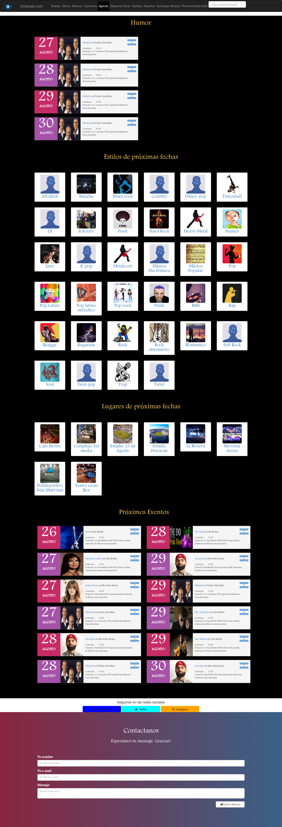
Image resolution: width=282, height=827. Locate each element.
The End (199, 532)
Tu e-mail (44, 771)
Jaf (86, 532)
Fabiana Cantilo (93, 558)
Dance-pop (195, 197)
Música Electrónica (159, 269)
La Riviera (195, 446)
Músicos (77, 6)
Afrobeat (50, 197)
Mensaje (43, 785)
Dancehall (232, 197)
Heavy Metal (196, 231)
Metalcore (123, 266)
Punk (159, 306)
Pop (232, 266)
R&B (196, 306)
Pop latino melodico (86, 308)
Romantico (196, 345)
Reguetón (86, 345)
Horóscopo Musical (168, 6)
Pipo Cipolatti (202, 612)
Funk (122, 231)
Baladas (86, 197)
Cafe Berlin (50, 446)
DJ (50, 231)
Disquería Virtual (120, 6)
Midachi (86, 42)
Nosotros (149, 6)
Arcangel (90, 639)
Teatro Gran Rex (86, 488)
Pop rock (122, 306)
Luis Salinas (201, 639)
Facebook (102, 709)
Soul (50, 385)
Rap (232, 306)
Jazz (50, 266)
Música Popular (195, 269)
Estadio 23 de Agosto (123, 449)
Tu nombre (45, 757)
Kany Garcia (91, 585)
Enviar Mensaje (232, 804)
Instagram (181, 709)
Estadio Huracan (159, 449)
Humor (232, 231)
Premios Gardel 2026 (195, 6)
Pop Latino (50, 306)
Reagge (50, 345)
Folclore (86, 231)
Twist (159, 385)
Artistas (55, 6)
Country (159, 197)
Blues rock (123, 197)
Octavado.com (31, 5)
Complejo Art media (86, 449)
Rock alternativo (159, 347)
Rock (122, 345)
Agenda (103, 6)
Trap (122, 385)
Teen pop (86, 385)
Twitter (142, 709)
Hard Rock (159, 231)
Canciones (90, 6)
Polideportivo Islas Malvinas (49, 488)
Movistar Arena (232, 449)
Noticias (137, 6)
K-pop (86, 266)
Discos (66, 6)
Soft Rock (232, 345)
